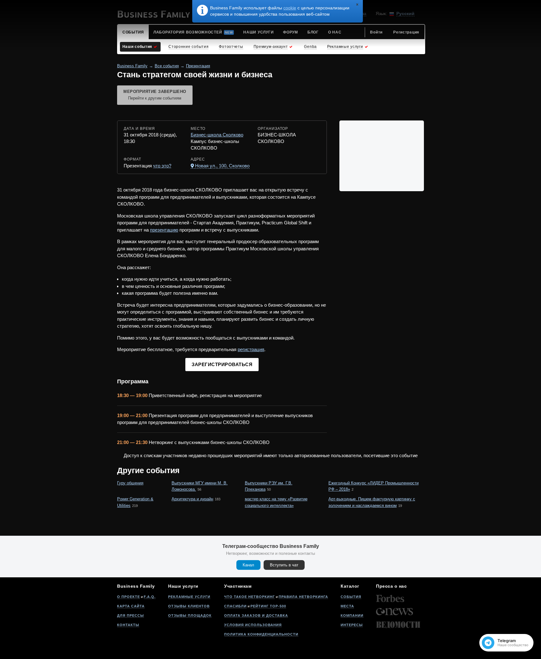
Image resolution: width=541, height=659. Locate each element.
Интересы (352, 625)
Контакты (128, 625)
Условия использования (253, 625)
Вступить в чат (284, 565)
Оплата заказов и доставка (256, 615)
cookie (289, 7)
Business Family (132, 66)
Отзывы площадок (190, 615)
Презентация (198, 66)
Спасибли (235, 606)
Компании (352, 615)
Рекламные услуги (189, 597)
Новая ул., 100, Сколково (222, 165)
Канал (248, 565)
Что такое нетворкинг (249, 597)
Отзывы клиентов (189, 606)
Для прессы (130, 615)
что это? (162, 165)
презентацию (164, 229)
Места (347, 606)
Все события (167, 66)
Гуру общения (130, 483)
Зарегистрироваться (222, 364)
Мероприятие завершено (154, 94)
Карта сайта (131, 606)
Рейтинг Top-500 (268, 606)
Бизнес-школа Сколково (217, 134)
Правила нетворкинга (303, 597)
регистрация (251, 349)
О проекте (128, 597)
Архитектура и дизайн (192, 499)
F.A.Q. (150, 597)
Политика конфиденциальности (261, 634)
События (351, 597)
